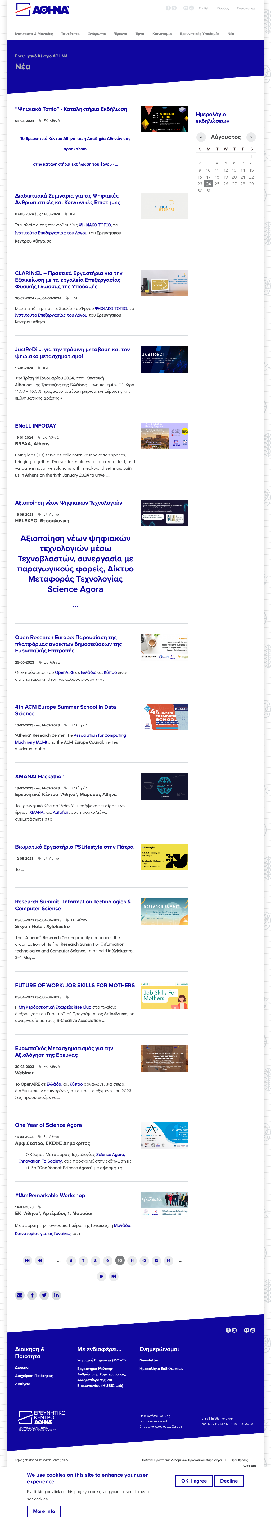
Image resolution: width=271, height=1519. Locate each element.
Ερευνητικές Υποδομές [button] (199, 33)
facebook (168, 8)
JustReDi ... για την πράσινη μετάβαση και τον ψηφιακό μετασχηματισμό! (72, 352)
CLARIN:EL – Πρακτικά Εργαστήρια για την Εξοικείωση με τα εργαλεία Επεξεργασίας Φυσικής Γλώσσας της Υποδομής (69, 280)
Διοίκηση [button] (22, 1367)
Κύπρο (110, 672)
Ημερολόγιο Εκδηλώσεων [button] (161, 1368)
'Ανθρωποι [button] (97, 33)
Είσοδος (223, 8)
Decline (229, 1481)
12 (144, 1260)
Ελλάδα (88, 672)
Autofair (61, 812)
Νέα (22, 67)
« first (27, 1260)
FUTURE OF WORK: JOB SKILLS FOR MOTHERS (75, 985)
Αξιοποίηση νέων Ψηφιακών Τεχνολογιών (68, 503)
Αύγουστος (226, 137)
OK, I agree (194, 1481)
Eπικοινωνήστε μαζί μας (154, 1416)
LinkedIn (56, 1295)
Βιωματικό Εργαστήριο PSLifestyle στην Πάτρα (74, 847)
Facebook (32, 1295)
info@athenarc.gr (222, 1418)
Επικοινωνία (246, 8)
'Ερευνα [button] (120, 33)
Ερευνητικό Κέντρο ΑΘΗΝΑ (41, 56)
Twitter (44, 1295)
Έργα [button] (140, 33)
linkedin (174, 8)
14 (168, 1260)
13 (156, 1260)
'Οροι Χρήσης (239, 1460)
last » (114, 1276)
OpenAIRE (64, 672)
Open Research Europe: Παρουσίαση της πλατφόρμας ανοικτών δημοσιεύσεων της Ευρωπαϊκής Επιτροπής (68, 644)
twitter (180, 8)
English (204, 8)
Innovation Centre (42, 9)
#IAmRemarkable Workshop (50, 1195)
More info (44, 1511)
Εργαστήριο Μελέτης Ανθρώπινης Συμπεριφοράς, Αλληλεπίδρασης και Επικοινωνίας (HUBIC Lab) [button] (101, 1377)
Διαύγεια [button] (22, 1384)
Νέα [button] (231, 33)
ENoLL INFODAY (35, 426)
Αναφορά (249, 1465)
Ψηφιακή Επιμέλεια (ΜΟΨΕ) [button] (101, 1360)
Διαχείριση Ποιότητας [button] (34, 1376)
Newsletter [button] (148, 1360)
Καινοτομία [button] (162, 33)
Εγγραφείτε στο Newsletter (156, 1421)
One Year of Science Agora (48, 1125)
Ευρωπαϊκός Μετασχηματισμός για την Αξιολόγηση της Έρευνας (64, 1051)
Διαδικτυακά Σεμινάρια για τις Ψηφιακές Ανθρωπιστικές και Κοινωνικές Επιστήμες (67, 199)
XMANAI (37, 812)
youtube (191, 8)
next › (101, 1276)
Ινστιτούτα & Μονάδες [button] (34, 33)
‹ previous (39, 1260)
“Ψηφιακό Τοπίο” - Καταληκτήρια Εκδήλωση (71, 109)
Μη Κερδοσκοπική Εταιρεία (55, 1007)
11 (132, 1260)
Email (20, 1295)
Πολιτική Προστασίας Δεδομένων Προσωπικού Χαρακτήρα (182, 1460)
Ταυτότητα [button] (70, 33)
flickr (185, 8)
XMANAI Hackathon (40, 776)
